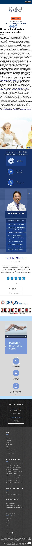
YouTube (16, 26)
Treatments (8, 440)
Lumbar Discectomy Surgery (15, 235)
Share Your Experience (13, 289)
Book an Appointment (16, 21)
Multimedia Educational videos (16, 330)
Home (7, 437)
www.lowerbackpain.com (6, 109)
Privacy (7, 520)
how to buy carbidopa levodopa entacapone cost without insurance (14, 89)
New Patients (9, 442)
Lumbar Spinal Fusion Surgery (15, 247)
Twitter (10, 26)
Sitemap (8, 522)
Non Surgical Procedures (19, 171)
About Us (8, 438)
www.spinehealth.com (11, 450)
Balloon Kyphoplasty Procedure (15, 230)
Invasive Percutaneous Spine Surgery (17, 232)
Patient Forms (16, 366)
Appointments (9, 444)
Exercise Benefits (9, 492)
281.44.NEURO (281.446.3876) (16, 24)
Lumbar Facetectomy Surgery (15, 241)
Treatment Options (16, 152)
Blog (7, 446)
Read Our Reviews (15, 293)
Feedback (8, 524)
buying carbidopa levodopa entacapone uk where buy (13, 79)
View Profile (16, 216)
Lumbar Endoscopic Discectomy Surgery (16, 238)
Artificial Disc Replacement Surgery (16, 227)
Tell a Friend (8, 525)
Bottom (30, 543)
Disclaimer (8, 518)
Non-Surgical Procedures (15, 488)
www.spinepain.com (10, 453)
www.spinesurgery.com (11, 451)
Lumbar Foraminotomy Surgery (15, 244)
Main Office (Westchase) (16, 409)
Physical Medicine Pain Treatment (13, 494)
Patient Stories (16, 258)
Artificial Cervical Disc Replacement (16, 224)
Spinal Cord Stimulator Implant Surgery (15, 250)
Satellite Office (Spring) (16, 417)
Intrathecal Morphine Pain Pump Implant (14, 507)
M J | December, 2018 (16, 262)
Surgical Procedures (19, 161)
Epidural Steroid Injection (11, 503)
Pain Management (20, 182)
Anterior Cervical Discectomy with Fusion (16, 221)
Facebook (13, 26)
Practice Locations (16, 405)
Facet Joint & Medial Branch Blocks (13, 505)
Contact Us (8, 448)
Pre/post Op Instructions (16, 379)
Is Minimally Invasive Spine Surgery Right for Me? (16, 393)
